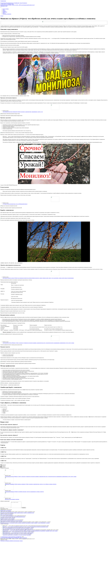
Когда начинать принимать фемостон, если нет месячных (11, 520)
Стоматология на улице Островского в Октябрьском (11, 536)
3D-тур (4, 12)
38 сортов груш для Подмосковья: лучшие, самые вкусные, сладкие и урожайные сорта (17, 512)
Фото (4, 9)
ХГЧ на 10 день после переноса (6, 514)
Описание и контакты (7, 13)
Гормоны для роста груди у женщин (7, 518)
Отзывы (4, 10)
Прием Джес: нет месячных (5, 510)
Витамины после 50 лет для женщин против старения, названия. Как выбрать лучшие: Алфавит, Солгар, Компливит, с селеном (25, 522)
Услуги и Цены (6, 8)
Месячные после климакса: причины (12, 499)
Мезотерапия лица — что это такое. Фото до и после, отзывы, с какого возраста (18, 532)
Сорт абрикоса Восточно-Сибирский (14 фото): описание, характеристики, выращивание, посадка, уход (23, 111)
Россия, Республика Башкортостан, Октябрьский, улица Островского (13, 2)
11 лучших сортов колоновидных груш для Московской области (15, 203)
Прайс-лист (5, 11)
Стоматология (3, 0)
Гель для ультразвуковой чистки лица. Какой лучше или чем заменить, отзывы (18, 528)
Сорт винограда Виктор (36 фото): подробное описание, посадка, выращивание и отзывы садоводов (24, 491)
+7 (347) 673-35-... (7, 3)
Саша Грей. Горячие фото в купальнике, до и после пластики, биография (17, 534)
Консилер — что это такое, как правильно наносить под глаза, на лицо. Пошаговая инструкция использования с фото (25, 526)
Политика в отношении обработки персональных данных (11, 540)
